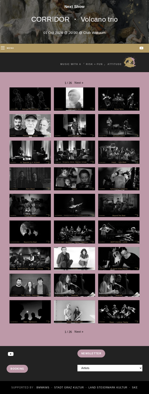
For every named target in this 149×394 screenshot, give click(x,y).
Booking (17, 368)
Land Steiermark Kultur (107, 387)
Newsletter (91, 353)
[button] (79, 82)
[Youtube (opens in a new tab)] (141, 48)
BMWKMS (42, 387)
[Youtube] (11, 354)
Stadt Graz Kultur (69, 387)
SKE (135, 387)
